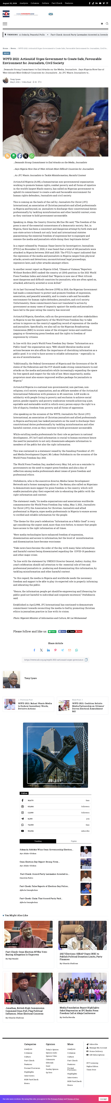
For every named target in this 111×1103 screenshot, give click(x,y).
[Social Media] (90, 3)
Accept (103, 1099)
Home (5, 48)
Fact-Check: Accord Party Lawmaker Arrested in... (44, 874)
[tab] (38, 841)
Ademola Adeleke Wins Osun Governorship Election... (46, 849)
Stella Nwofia (69, 1017)
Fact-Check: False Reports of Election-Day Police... (44, 886)
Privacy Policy (57, 1099)
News (13, 48)
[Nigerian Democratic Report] (33, 13)
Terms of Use (73, 1099)
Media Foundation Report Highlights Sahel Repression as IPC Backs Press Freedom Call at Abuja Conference (79, 1010)
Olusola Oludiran (70, 963)
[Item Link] (86, 851)
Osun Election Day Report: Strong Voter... (40, 862)
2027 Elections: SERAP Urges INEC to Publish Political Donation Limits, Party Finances (81, 956)
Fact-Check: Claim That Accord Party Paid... (41, 898)
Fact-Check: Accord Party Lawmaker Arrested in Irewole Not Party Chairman (60, 34)
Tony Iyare (15, 79)
